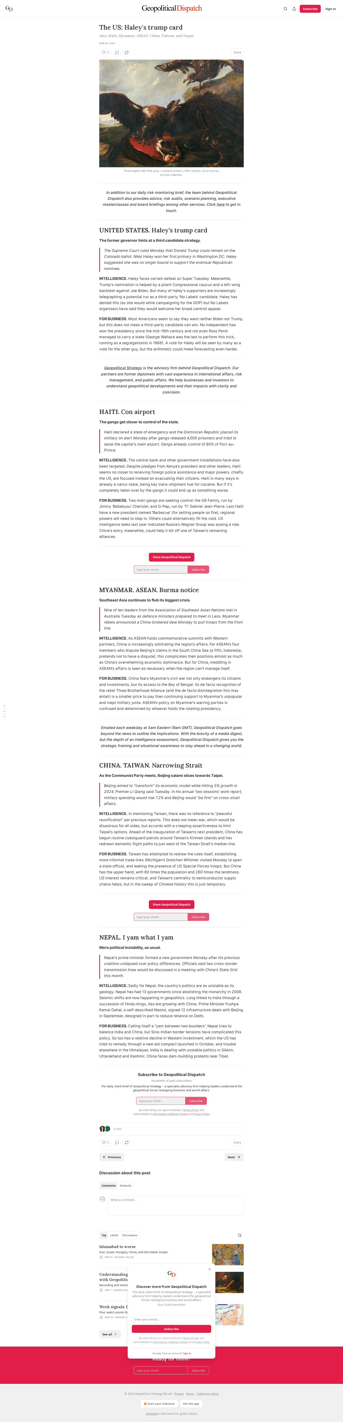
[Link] (94, 230)
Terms (190, 1394)
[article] (171, 1254)
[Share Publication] (294, 9)
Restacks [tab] (125, 1185)
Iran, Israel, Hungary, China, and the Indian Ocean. (133, 1252)
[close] (209, 1269)
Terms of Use (190, 1338)
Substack (152, 1413)
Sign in (331, 9)
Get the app (191, 1404)
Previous (114, 1157)
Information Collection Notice (170, 1342)
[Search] (285, 9)
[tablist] (116, 1186)
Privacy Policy (201, 1342)
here (221, 204)
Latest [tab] (114, 1235)
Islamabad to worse (117, 1246)
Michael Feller (124, 1257)
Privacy (179, 1394)
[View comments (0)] (117, 52)
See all (107, 1334)
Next (231, 1157)
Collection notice (208, 1394)
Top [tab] (104, 1235)
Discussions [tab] (129, 1235)
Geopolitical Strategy (123, 368)
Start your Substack (161, 1404)
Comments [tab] (109, 1185)
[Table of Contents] (4, 711)
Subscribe (310, 9)
